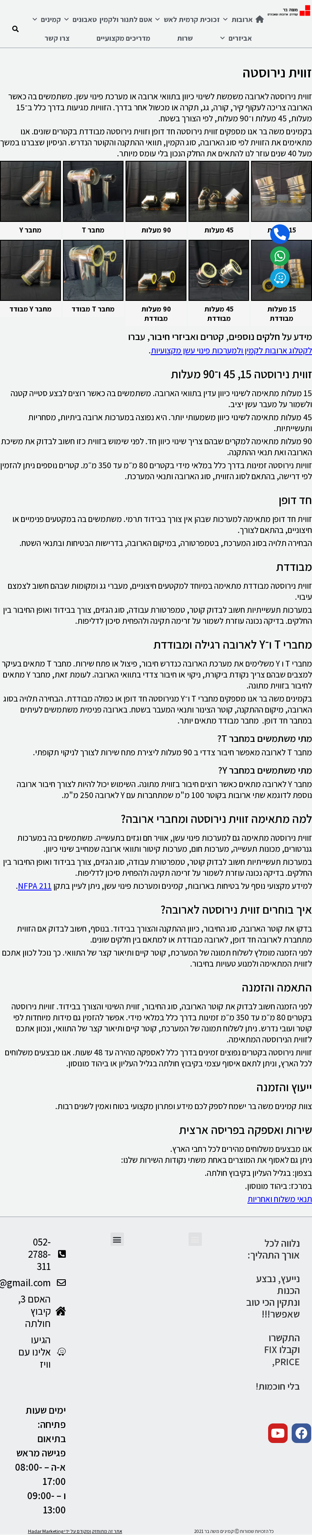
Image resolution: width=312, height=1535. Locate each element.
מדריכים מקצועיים (123, 38)
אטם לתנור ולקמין (126, 19)
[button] (195, 1239)
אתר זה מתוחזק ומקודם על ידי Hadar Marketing (75, 1531)
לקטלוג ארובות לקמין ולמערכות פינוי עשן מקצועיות (231, 350)
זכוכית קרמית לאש (192, 19)
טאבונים (85, 19)
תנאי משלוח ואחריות (279, 1198)
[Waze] (280, 278)
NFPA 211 (35, 885)
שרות (185, 38)
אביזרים (240, 38)
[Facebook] (301, 1433)
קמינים (51, 19)
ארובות (242, 19)
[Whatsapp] (280, 256)
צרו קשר (57, 38)
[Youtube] (278, 1433)
